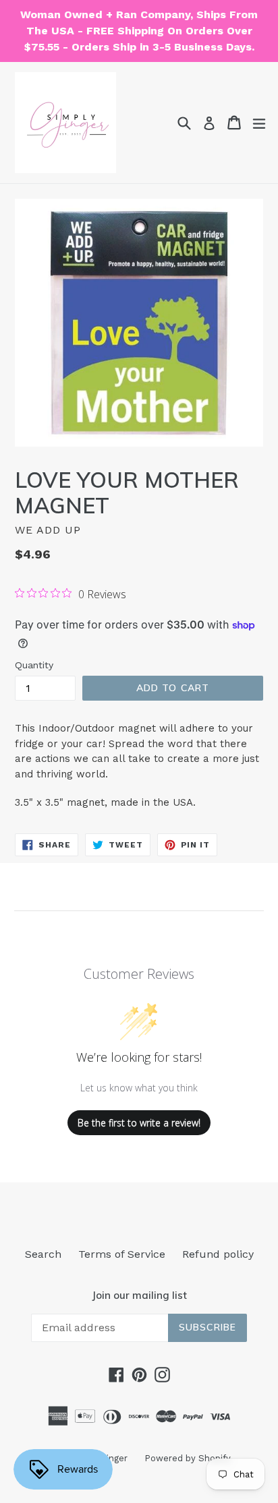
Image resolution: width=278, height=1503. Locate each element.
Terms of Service (121, 1254)
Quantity (34, 665)
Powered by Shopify (187, 1458)
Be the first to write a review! (139, 1122)
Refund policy (218, 1254)
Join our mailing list (139, 1295)
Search (43, 1254)
